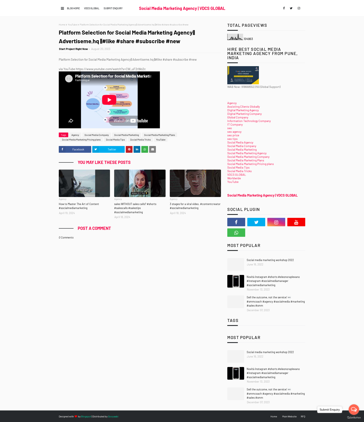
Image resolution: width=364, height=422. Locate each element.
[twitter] (291, 8)
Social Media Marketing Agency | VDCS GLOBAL (182, 8)
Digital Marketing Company (244, 113)
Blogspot (86, 416)
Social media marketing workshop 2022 (270, 260)
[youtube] (296, 222)
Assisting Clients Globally (243, 106)
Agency (75, 134)
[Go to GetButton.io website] (354, 417)
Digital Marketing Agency (243, 110)
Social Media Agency (240, 142)
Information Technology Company (249, 121)
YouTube (72, 24)
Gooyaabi (113, 416)
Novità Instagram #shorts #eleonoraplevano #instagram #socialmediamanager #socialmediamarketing (273, 281)
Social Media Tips (115, 139)
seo (229, 128)
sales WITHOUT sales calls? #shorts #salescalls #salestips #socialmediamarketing (135, 208)
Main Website (289, 416)
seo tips (232, 139)
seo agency (234, 131)
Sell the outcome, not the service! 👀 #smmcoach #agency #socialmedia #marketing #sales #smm (276, 301)
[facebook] (284, 8)
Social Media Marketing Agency (246, 153)
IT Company (235, 124)
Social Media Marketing (126, 134)
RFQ (303, 416)
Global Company (237, 117)
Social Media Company (96, 134)
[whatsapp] (236, 232)
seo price (233, 135)
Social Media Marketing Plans (159, 134)
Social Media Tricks (140, 139)
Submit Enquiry (113, 8)
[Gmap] (256, 232)
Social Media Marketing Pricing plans (81, 139)
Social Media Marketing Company (248, 156)
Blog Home (73, 8)
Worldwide (234, 178)
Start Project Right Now (73, 49)
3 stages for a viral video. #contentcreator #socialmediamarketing (195, 206)
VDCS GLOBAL (91, 8)
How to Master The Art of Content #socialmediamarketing (79, 206)
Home (62, 24)
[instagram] (299, 8)
